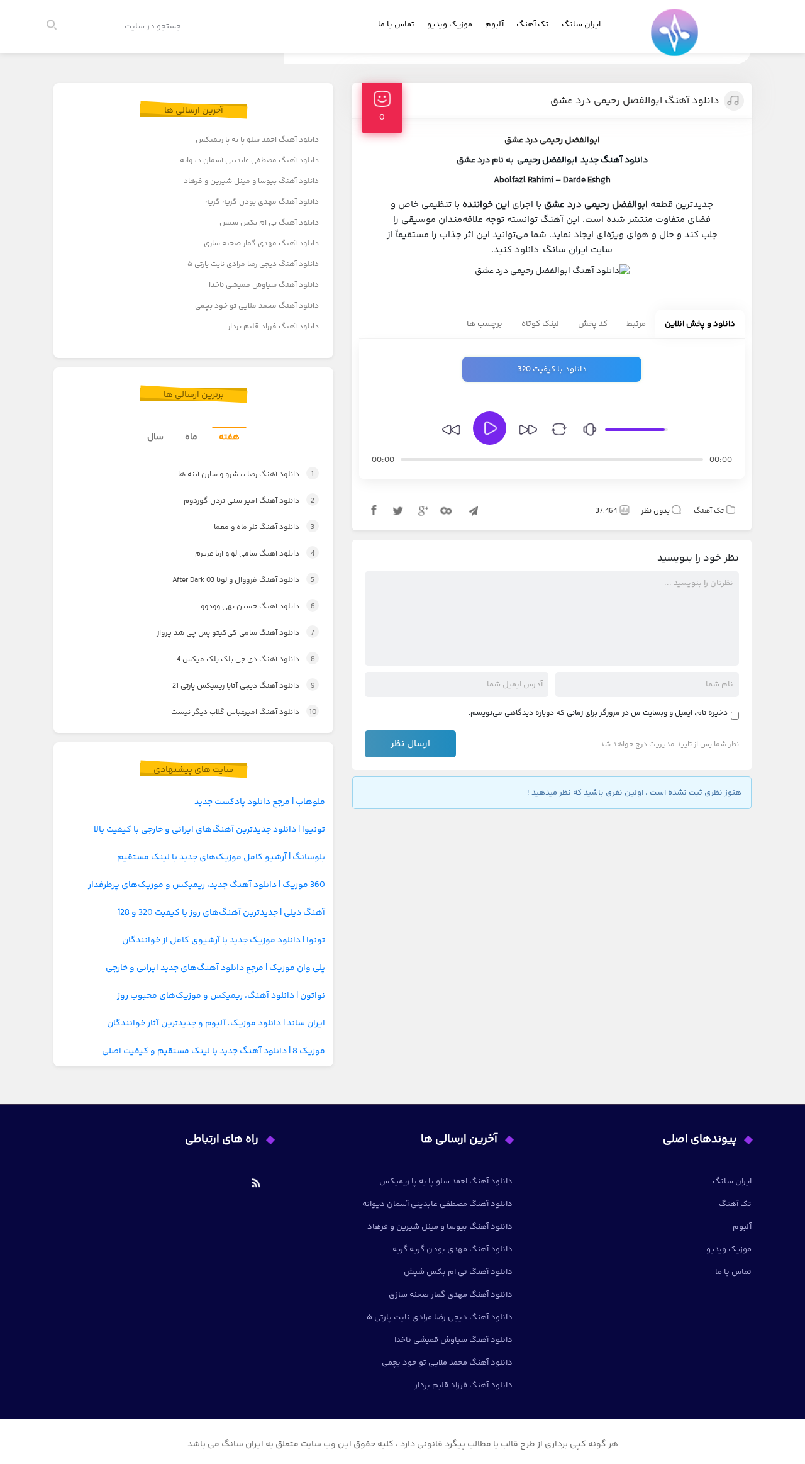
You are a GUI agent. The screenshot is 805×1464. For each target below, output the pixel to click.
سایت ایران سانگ (578, 250)
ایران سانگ (581, 24)
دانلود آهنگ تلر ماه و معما (250, 528)
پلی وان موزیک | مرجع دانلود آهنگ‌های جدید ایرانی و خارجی (215, 968)
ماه (191, 437)
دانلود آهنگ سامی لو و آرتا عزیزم (241, 554)
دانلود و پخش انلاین (700, 324)
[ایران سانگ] (677, 41)
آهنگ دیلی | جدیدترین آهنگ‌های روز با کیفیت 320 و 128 (221, 913)
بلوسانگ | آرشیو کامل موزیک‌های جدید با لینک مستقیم (221, 857)
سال (155, 437)
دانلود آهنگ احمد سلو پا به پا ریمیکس (257, 140)
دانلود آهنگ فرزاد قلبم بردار (273, 327)
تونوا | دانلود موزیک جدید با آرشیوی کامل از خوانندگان (223, 940)
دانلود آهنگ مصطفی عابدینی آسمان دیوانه (249, 161)
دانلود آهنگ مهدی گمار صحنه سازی (261, 244)
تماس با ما (396, 24)
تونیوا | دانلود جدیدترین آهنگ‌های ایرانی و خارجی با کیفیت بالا (209, 830)
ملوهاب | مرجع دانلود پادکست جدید (259, 802)
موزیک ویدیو (449, 24)
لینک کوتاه (540, 324)
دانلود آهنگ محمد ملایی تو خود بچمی (257, 306)
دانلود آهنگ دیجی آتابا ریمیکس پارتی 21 (230, 686)
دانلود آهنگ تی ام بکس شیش (269, 223)
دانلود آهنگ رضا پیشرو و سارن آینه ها (232, 475)
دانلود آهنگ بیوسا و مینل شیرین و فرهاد (251, 181)
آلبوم (494, 24)
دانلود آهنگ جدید (614, 160)
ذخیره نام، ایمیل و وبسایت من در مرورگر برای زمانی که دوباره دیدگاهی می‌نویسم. (598, 713)
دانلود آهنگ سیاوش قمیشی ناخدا (264, 285)
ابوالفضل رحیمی (547, 160)
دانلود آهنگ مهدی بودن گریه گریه (262, 202)
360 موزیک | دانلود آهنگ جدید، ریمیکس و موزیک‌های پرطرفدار (206, 885)
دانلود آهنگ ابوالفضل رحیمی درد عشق (634, 101)
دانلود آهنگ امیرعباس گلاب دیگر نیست (232, 712)
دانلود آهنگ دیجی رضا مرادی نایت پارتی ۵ (253, 265)
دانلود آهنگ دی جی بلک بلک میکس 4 (232, 660)
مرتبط (636, 324)
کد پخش (593, 324)
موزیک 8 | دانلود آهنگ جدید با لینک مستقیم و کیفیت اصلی (213, 1051)
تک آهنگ (532, 24)
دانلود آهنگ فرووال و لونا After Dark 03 (230, 580)
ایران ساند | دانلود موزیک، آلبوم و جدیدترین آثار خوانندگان (216, 1024)
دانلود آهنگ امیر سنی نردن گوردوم (235, 501)
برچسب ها (484, 324)
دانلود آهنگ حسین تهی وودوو (244, 607)
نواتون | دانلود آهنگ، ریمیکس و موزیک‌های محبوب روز (221, 996)
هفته (229, 437)
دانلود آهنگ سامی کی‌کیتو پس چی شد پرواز (222, 633)
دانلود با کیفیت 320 (552, 369)
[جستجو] (57, 26)
